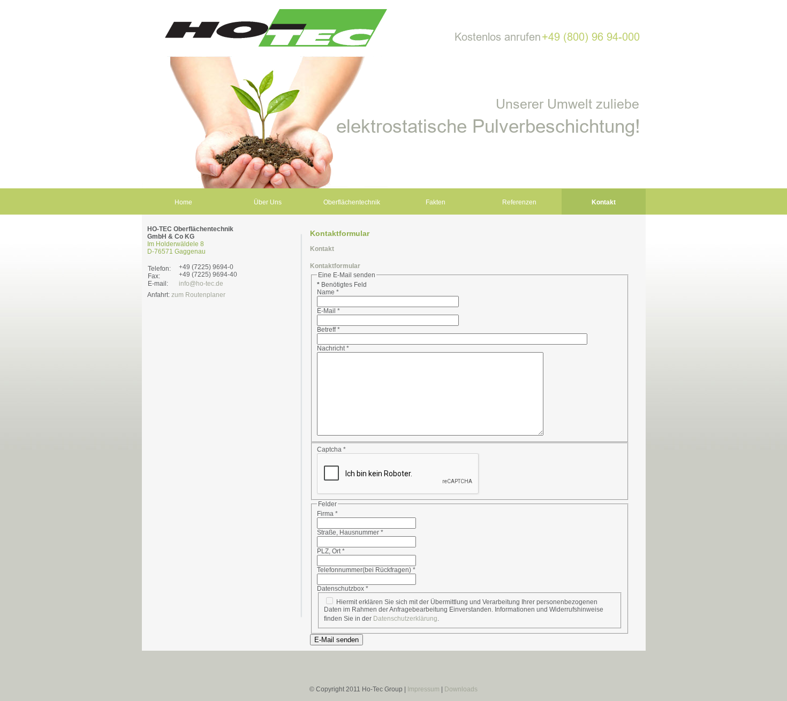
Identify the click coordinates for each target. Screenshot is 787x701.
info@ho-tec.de (201, 283)
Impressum (423, 689)
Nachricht (333, 348)
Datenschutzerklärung (405, 618)
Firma (327, 513)
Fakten (435, 202)
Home (183, 202)
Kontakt (604, 202)
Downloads (461, 689)
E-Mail (328, 311)
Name (328, 292)
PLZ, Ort (331, 551)
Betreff (328, 329)
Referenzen (519, 202)
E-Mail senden (336, 640)
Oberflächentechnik (351, 202)
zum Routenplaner (198, 295)
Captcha (331, 449)
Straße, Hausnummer (350, 532)
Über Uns (268, 202)
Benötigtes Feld (342, 284)
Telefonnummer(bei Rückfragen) (366, 570)
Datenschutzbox (342, 588)
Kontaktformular (335, 266)
